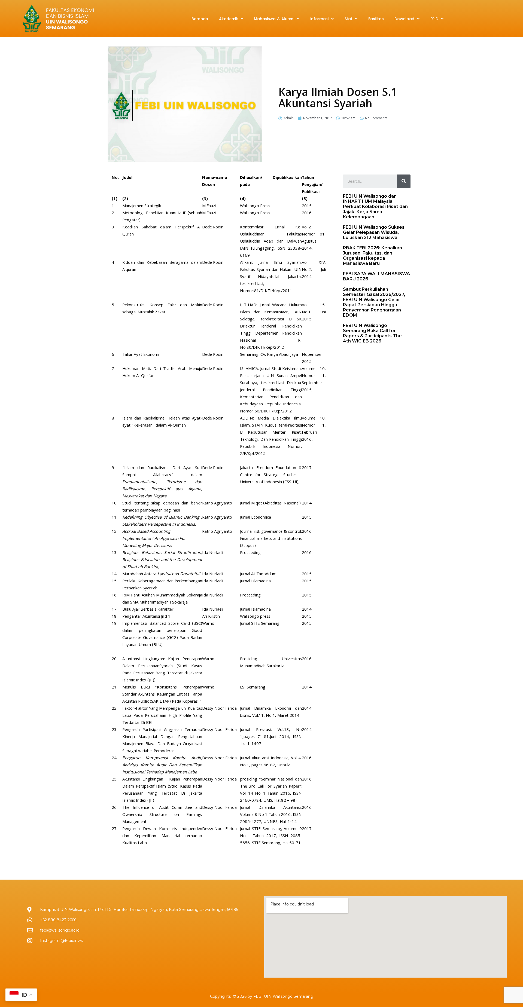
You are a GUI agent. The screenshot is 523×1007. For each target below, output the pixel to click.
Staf (348, 19)
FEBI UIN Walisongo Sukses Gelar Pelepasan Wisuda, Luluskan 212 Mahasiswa (374, 232)
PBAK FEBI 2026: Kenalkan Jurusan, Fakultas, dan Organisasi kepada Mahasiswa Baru (372, 255)
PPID (434, 19)
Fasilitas (376, 19)
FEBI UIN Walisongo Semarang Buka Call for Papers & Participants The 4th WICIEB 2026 (372, 333)
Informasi (319, 19)
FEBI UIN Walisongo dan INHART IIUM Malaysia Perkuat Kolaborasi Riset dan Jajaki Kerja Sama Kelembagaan (375, 206)
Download (404, 19)
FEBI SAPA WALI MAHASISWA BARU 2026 (376, 276)
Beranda (199, 19)
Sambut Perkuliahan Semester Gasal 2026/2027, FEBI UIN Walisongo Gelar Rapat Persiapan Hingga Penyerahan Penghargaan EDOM (374, 302)
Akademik (228, 19)
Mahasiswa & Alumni (274, 19)
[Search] (404, 181)
